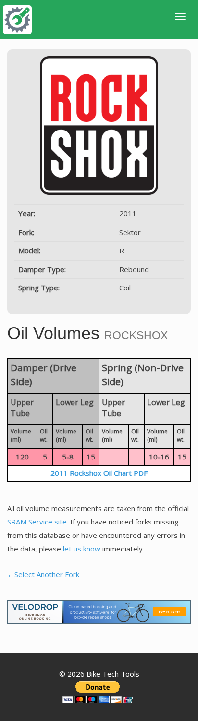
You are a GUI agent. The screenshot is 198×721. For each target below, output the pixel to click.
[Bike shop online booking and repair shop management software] (99, 611)
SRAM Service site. (37, 521)
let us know (81, 548)
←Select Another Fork (43, 574)
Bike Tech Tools (113, 674)
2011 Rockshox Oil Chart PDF (99, 473)
